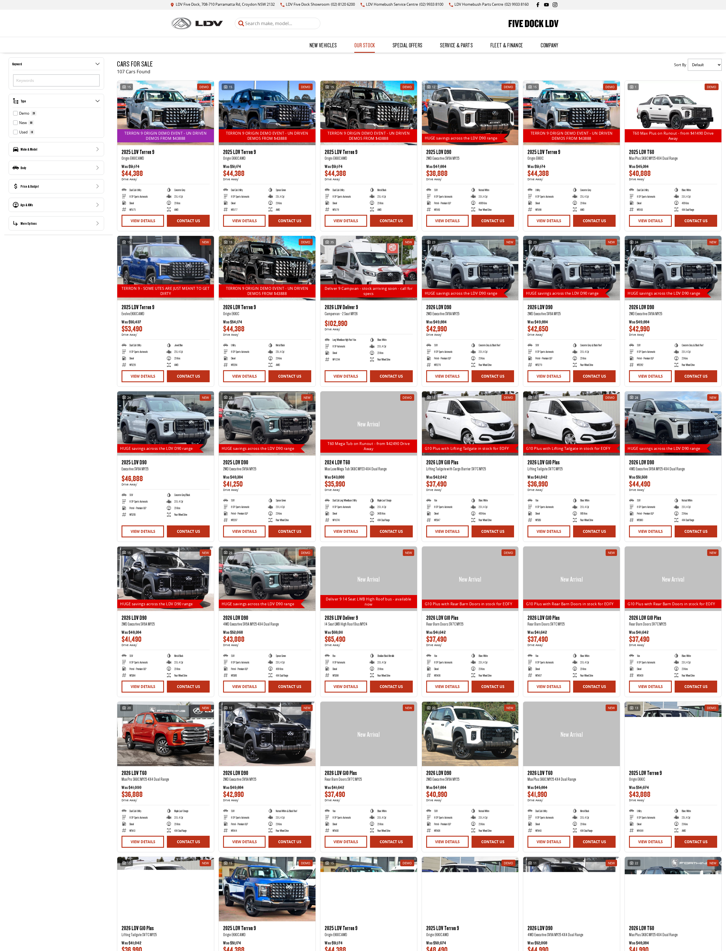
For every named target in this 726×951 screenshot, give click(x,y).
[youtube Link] (546, 4)
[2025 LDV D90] (470, 113)
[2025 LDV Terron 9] (165, 113)
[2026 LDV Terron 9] (267, 268)
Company (549, 45)
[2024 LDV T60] (368, 423)
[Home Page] (197, 23)
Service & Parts (456, 45)
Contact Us (188, 220)
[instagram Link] (555, 4)
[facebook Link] (537, 4)
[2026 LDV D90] (470, 268)
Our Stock (364, 45)
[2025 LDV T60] (673, 113)
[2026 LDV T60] (165, 734)
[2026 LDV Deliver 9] (368, 268)
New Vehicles (323, 45)
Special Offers (407, 45)
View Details (143, 220)
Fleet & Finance (506, 45)
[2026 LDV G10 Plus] (470, 423)
